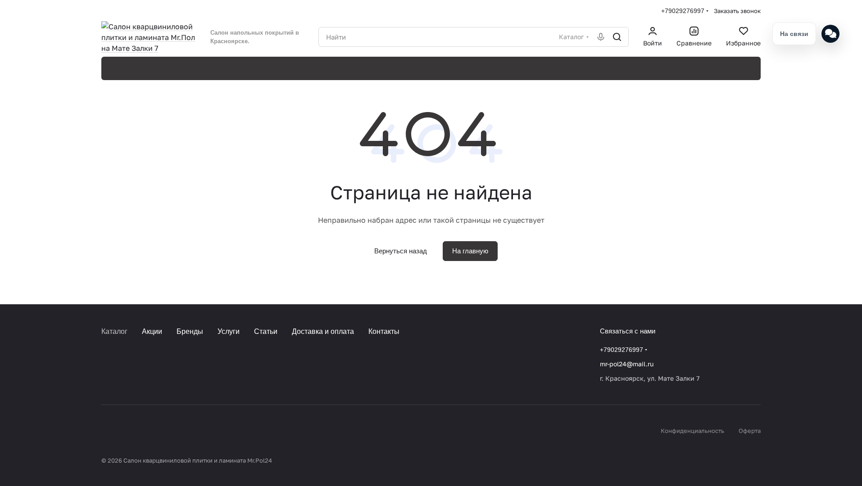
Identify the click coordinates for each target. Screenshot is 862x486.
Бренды (190, 331)
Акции (152, 331)
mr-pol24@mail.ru (626, 364)
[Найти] (617, 37)
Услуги (229, 331)
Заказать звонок (737, 10)
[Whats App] (160, 364)
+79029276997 (682, 10)
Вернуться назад (400, 251)
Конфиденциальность (692, 430)
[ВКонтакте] (106, 364)
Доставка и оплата (323, 331)
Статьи (265, 331)
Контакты (383, 331)
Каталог (114, 331)
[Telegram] (124, 364)
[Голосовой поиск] (600, 36)
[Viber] (142, 364)
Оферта (750, 430)
